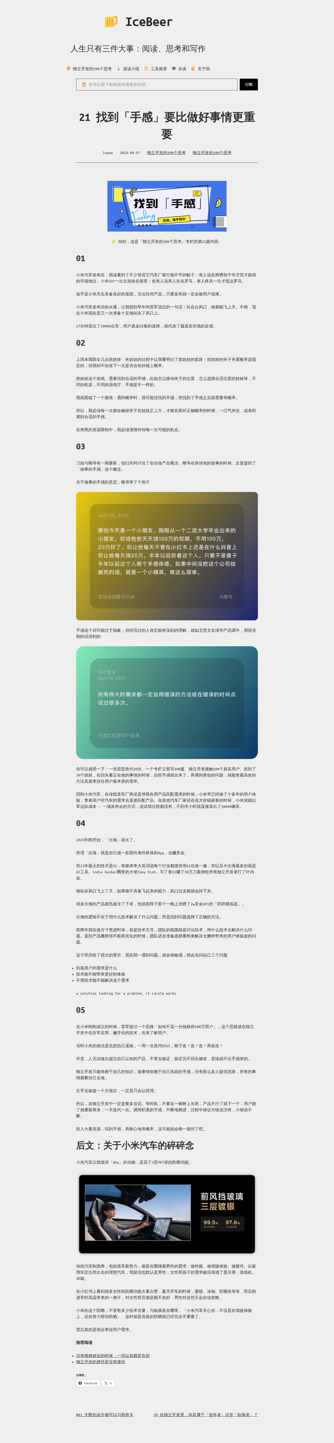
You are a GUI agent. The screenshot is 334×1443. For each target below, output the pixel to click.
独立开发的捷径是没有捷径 (100, 1362)
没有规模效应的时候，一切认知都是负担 (113, 1355)
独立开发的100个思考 (166, 152)
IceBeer (146, 21)
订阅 (248, 84)
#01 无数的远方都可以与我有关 (104, 1415)
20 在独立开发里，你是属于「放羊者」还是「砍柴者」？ (206, 1415)
